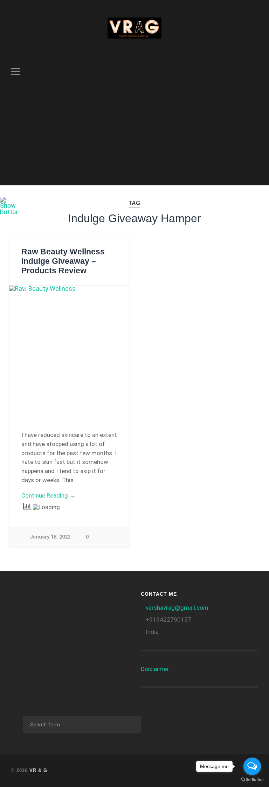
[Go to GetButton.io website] (252, 780)
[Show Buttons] (9, 211)
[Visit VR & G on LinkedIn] (52, 599)
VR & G (38, 770)
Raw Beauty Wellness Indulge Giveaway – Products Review (63, 261)
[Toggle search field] (254, 71)
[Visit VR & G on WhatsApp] (71, 599)
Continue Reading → (48, 495)
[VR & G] (135, 30)
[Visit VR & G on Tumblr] (20, 599)
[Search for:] (82, 724)
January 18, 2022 (50, 537)
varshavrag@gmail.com (177, 607)
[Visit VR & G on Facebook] (89, 599)
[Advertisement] (134, 136)
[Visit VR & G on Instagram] (108, 599)
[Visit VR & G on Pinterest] (20, 617)
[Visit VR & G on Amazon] (34, 599)
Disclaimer (155, 668)
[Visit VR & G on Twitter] (38, 617)
